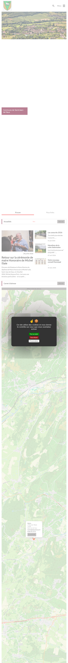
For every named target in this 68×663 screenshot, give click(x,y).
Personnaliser (34, 341)
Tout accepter (34, 334)
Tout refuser (34, 337)
